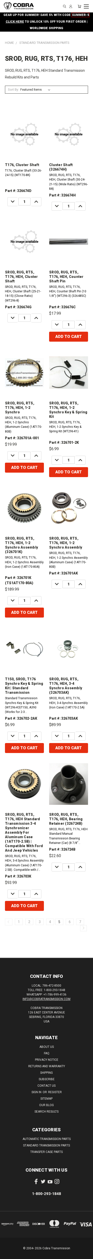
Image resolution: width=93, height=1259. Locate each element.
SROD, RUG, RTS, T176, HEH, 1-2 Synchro (19, 407)
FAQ (46, 1053)
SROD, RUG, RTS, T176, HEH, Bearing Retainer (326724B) (66, 819)
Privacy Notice (46, 1060)
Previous (7, 1254)
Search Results (46, 1111)
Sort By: (13, 89)
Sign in (36, 1092)
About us (46, 1047)
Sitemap (46, 1098)
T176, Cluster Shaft (22, 165)
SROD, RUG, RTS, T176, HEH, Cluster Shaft (21, 276)
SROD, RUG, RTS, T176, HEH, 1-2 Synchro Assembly (65, 542)
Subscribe (47, 1079)
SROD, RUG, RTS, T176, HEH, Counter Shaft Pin (66, 276)
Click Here (15, 21)
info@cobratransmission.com (46, 999)
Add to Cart (68, 336)
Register (55, 1092)
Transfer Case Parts (46, 1152)
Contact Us (46, 1085)
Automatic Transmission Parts (47, 1139)
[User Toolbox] (70, 6)
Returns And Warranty (46, 1066)
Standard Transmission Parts (46, 1145)
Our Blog (46, 1105)
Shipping (46, 1072)
